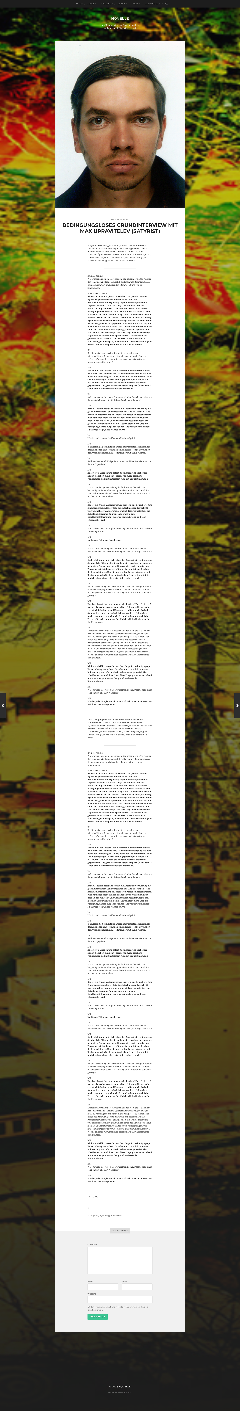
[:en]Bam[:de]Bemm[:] (100, 1215)
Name (91, 1281)
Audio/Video (151, 4)
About (91, 4)
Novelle (120, 18)
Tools (135, 4)
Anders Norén (125, 1392)
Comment (92, 1244)
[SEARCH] (166, 4)
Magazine (106, 4)
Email (125, 1281)
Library (122, 4)
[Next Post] (237, 705)
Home (78, 4)
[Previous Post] (3, 705)
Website (92, 1294)
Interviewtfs (116, 1215)
